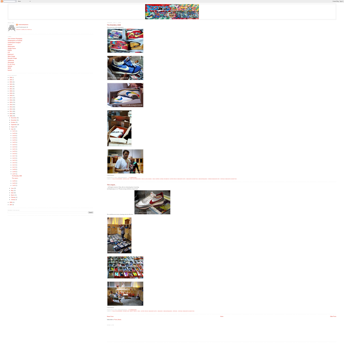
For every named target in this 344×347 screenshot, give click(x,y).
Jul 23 (14, 147)
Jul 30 (14, 133)
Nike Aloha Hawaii (146, 178)
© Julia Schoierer (117, 178)
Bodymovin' (11, 54)
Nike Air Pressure (135, 178)
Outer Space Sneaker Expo (177, 178)
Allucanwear (11, 62)
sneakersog (11, 60)
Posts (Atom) (117, 319)
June (12, 188)
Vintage (175, 311)
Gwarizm (10, 44)
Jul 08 (14, 171)
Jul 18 (14, 153)
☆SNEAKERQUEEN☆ (23, 24)
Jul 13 (14, 165)
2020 (11, 91)
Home (221, 316)
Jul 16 (14, 158)
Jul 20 (14, 151)
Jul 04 (14, 183)
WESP (9, 68)
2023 (11, 84)
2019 (11, 93)
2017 (11, 98)
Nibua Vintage (11, 56)
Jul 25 (14, 142)
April (12, 192)
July (12, 129)
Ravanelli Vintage (12, 58)
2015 (11, 102)
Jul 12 (14, 167)
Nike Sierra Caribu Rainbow (161, 178)
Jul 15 (14, 160)
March (13, 195)
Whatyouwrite (11, 46)
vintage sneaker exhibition (228, 178)
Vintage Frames (12, 48)
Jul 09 (14, 169)
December (14, 117)
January (13, 199)
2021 (11, 88)
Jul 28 (14, 138)
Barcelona (126, 178)
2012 (11, 109)
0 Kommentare (132, 309)
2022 (11, 86)
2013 (11, 107)
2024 (11, 82)
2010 (11, 113)
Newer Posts (110, 316)
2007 (11, 204)
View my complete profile (24, 29)
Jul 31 (14, 131)
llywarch (10, 70)
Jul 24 (14, 144)
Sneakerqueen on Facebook (15, 40)
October (13, 122)
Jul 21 (14, 149)
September (14, 124)
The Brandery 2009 (114, 25)
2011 (11, 111)
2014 (11, 104)
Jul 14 (14, 162)
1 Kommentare (132, 177)
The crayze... (111, 185)
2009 (11, 116)
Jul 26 (14, 140)
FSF (9, 52)
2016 (11, 100)
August (13, 127)
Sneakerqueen (202, 178)
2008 (11, 202)
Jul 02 (14, 185)
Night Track (133, 311)
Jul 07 (14, 174)
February (13, 197)
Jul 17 (14, 156)
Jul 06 (14, 181)
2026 (11, 77)
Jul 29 (14, 135)
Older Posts (333, 316)
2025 (11, 79)
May (12, 190)
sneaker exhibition (192, 178)
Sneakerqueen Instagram (14, 42)
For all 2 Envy (11, 64)
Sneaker (160, 311)
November (14, 120)
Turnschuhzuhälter (214, 178)
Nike (139, 311)
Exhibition (126, 311)
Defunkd (10, 66)
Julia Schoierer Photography (15, 38)
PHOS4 (10, 50)
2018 (11, 95)
